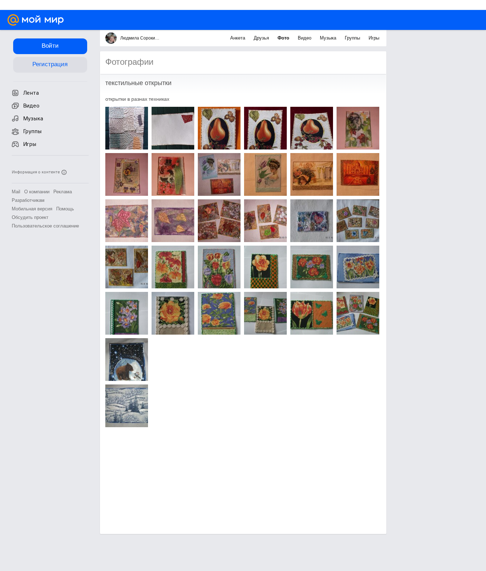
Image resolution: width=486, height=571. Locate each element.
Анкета (238, 38)
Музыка (329, 38)
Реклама (62, 191)
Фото (284, 38)
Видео (305, 38)
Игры (374, 38)
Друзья (262, 38)
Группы (353, 38)
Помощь (65, 208)
